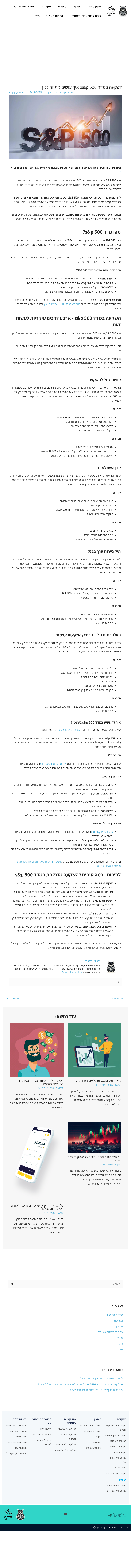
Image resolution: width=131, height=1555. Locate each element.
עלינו (37, 16)
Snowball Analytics (72, 972)
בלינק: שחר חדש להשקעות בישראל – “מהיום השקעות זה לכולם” (37, 1207)
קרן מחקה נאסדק (118, 1441)
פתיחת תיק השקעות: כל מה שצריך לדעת (97, 1081)
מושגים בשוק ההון (18, 1431)
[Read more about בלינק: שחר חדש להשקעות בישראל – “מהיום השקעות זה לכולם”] (37, 1161)
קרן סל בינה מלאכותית (116, 1473)
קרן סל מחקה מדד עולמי (118, 1460)
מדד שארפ (21, 1436)
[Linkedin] (119, 982)
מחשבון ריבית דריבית (41, 1434)
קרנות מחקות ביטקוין (116, 1485)
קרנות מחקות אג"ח (92, 1431)
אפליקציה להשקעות (67, 1429)
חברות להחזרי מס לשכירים (43, 1442)
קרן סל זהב (96, 1436)
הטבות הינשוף (54, 16)
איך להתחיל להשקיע (69, 730)
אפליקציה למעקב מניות (65, 1444)
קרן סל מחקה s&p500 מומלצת (116, 1428)
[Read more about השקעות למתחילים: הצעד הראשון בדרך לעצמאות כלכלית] (37, 1049)
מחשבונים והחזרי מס (41, 1420)
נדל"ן (120, 1343)
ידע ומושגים (20, 1419)
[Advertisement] (65, 46)
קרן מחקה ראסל (119, 1452)
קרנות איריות (120, 1467)
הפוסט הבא (11, 998)
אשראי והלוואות (24, 6)
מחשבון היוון (45, 1429)
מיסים (62, 6)
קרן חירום (97, 1442)
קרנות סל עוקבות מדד (102, 832)
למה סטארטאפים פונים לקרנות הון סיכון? (101, 1378)
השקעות (96, 6)
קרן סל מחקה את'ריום (116, 1491)
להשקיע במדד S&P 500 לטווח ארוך (62, 304)
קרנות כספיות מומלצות (90, 1425)
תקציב (47, 6)
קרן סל (12, 92)
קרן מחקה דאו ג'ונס (117, 1446)
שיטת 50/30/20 (93, 1448)
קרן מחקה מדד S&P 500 (53, 763)
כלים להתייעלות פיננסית (86, 16)
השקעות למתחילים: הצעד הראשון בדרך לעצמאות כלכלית (40, 1082)
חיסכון (78, 6)
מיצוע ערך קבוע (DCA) (16, 1453)
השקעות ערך (21, 1448)
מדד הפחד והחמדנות (17, 1442)
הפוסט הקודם (118, 998)
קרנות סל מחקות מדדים (115, 1435)
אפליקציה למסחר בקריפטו (68, 1437)
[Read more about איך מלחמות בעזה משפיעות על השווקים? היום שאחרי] (95, 1137)
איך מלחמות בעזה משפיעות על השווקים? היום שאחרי (94, 1158)
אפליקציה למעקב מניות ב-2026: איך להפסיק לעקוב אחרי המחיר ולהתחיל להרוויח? (80, 1384)
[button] (94, 6)
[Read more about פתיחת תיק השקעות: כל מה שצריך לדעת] (95, 1049)
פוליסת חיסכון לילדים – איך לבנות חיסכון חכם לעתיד (96, 1390)
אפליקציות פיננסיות (70, 1420)
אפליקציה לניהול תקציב (65, 1450)
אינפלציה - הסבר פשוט (16, 1425)
